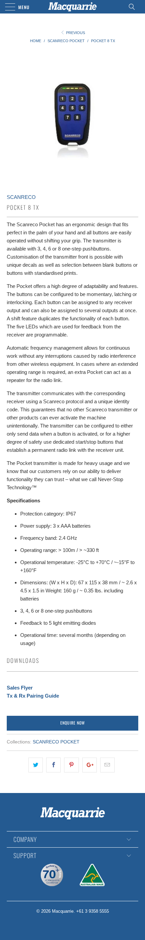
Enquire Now (72, 723)
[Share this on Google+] (89, 765)
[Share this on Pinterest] (71, 765)
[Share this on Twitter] (35, 765)
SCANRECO (21, 197)
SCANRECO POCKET (56, 741)
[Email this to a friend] (107, 765)
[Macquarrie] (72, 6)
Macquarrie (63, 911)
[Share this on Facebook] (53, 765)
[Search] (134, 7)
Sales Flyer (20, 688)
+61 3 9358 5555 (92, 911)
